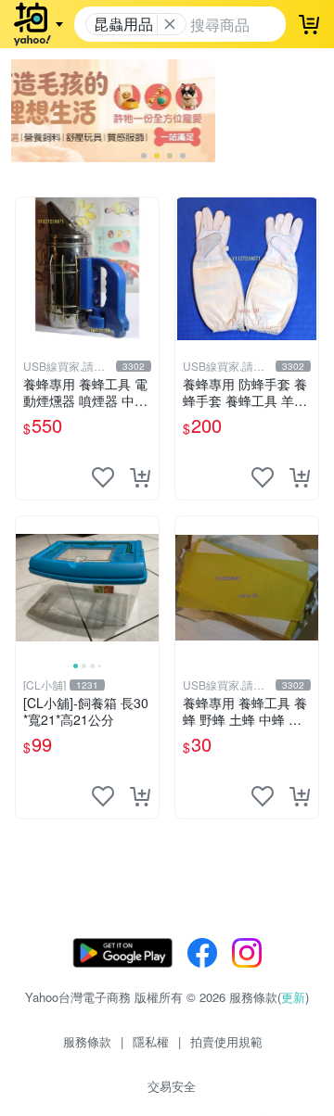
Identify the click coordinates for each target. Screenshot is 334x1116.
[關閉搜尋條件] (169, 24)
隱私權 (151, 1041)
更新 (293, 997)
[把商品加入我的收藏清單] (103, 477)
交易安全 (172, 1086)
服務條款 (87, 1041)
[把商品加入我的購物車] (140, 477)
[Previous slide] (28, 587)
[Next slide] (147, 587)
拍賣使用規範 (226, 1041)
